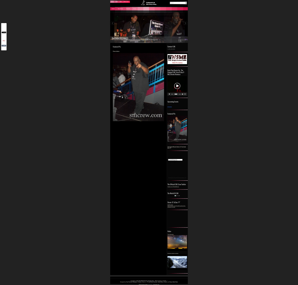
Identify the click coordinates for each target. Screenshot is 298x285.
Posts (134, 8)
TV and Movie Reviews (152, 282)
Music (117, 1)
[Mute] (182, 94)
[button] (177, 86)
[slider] (176, 94)
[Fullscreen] (185, 94)
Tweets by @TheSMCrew (173, 186)
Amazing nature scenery (172, 253)
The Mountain (170, 234)
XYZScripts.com (156, 284)
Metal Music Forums (162, 282)
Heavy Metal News (173, 282)
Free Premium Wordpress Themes (133, 282)
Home (113, 8)
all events (169, 106)
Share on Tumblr (4, 45)
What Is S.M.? (126, 1)
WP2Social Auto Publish (143, 284)
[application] (177, 86)
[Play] (169, 94)
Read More (151, 39)
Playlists (128, 8)
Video (121, 1)
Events (112, 1)
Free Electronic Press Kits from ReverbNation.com (177, 177)
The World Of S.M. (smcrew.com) (146, 280)
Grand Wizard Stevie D (118, 38)
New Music (120, 8)
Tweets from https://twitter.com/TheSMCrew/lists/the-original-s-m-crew (176, 206)
